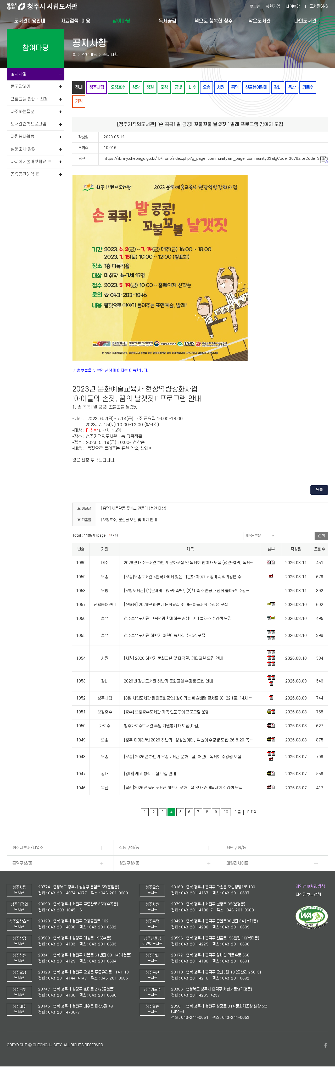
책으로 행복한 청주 (213, 21)
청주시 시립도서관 (46, 6)
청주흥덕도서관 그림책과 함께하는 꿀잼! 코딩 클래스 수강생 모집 (177, 618)
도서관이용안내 (29, 21)
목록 (319, 489)
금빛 (178, 87)
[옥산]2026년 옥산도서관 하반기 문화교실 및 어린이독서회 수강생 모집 (183, 788)
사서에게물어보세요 (29, 161)
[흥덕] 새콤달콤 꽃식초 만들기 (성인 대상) (133, 508)
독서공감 (167, 21)
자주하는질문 (22, 111)
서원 (220, 87)
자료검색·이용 (75, 21)
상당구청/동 (129, 847)
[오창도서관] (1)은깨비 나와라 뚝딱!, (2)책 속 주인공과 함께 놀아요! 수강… (186, 590)
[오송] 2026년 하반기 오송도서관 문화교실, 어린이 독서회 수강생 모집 (182, 757)
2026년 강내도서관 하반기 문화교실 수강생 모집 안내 (168, 681)
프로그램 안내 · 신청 (29, 99)
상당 (135, 87)
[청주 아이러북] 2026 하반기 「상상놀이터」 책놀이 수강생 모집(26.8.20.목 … (189, 740)
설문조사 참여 (23, 149)
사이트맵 (293, 6)
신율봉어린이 (256, 87)
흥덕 (234, 87)
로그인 (254, 6)
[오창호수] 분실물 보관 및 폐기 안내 (129, 520)
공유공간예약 (23, 174)
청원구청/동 (129, 863)
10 (226, 812)
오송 (206, 87)
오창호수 (118, 87)
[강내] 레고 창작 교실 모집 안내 (150, 774)
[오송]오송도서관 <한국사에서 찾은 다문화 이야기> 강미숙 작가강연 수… (184, 577)
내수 (192, 87)
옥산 (291, 87)
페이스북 (325, 1045)
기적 (78, 101)
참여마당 (121, 21)
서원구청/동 (236, 847)
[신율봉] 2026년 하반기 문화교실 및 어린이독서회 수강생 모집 (176, 604)
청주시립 (96, 87)
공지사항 (18, 74)
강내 (277, 87)
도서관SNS (318, 6)
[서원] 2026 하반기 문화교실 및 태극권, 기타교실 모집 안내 (173, 658)
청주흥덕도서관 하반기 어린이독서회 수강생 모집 (164, 635)
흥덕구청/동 (22, 863)
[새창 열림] (311, 928)
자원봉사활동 (22, 136)
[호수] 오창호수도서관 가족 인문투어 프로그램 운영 (166, 712)
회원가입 (273, 6)
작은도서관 (259, 21)
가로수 (307, 87)
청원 (150, 87)
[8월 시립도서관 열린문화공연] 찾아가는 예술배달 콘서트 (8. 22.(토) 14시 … (188, 698)
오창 (164, 87)
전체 (78, 87)
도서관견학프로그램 (28, 124)
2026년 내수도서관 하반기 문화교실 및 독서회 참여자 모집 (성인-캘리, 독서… (188, 562)
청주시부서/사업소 (27, 847)
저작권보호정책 (308, 894)
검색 (321, 535)
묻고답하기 (20, 86)
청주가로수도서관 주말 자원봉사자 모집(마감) (161, 726)
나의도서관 (305, 21)
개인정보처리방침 (310, 886)
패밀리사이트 (237, 863)
